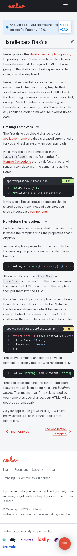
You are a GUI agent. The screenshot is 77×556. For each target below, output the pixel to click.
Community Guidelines (35, 478)
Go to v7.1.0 (64, 27)
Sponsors (21, 470)
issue (10, 496)
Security (38, 470)
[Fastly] (44, 541)
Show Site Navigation (65, 5)
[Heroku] (27, 541)
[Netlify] (9, 541)
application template (17, 138)
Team (6, 470)
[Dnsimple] (9, 548)
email (61, 491)
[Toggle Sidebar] (65, 543)
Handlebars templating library (50, 54)
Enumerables (19, 431)
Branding (8, 478)
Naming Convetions (17, 162)
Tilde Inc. (37, 509)
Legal (51, 470)
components (39, 211)
